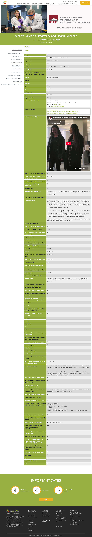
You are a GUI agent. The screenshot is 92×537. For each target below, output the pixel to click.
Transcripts (30, 520)
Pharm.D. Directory (46, 516)
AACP (61, 535)
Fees (29, 528)
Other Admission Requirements (14, 78)
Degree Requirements (16, 62)
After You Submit (31, 530)
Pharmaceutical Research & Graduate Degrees (61, 518)
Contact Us (70, 1)
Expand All (26, 50)
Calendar (63, 1)
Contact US (73, 510)
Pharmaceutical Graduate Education (67, 3)
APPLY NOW (85, 3)
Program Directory (37, 3)
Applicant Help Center (46, 521)
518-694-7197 (57, 104)
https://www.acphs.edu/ (53, 110)
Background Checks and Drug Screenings (11, 85)
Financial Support (17, 81)
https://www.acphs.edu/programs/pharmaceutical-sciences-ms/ (62, 111)
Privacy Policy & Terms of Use (49, 535)
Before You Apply (31, 514)
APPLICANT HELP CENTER (50, 3)
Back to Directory (27, 46)
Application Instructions (23, 3)
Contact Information (17, 50)
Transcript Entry (31, 522)
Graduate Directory (46, 514)
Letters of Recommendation (15, 75)
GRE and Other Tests (17, 72)
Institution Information (16, 59)
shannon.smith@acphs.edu (57, 106)
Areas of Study (59, 515)
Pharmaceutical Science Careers (61, 521)
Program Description (17, 56)
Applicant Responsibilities (33, 518)
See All (46, 500)
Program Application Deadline (14, 53)
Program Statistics (17, 69)
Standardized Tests (32, 524)
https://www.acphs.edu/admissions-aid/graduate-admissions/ (62, 113)
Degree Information (17, 66)
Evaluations (30, 526)
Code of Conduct (31, 516)
